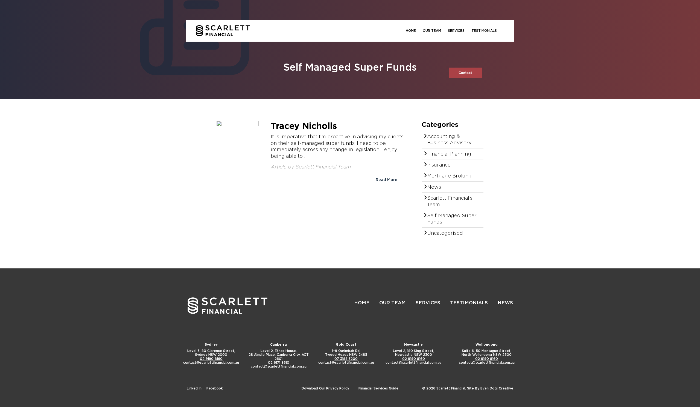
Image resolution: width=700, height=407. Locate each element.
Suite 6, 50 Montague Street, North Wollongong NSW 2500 (487, 353)
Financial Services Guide (378, 388)
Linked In (194, 388)
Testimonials (484, 30)
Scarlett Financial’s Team (449, 201)
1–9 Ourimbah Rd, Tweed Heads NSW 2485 (346, 353)
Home (411, 30)
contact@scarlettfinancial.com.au (211, 362)
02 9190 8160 (211, 359)
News (434, 187)
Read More (386, 179)
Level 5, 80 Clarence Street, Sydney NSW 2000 (211, 353)
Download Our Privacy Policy (325, 388)
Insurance (439, 165)
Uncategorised (445, 233)
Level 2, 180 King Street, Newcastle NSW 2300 (413, 353)
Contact (465, 73)
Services (456, 30)
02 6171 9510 (278, 362)
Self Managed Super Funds (452, 218)
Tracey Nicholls (304, 126)
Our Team (432, 30)
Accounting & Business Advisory (449, 139)
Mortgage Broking (449, 176)
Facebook (214, 388)
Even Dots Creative (496, 388)
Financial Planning (449, 154)
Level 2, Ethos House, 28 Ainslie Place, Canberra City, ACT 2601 (279, 355)
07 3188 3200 (346, 359)
